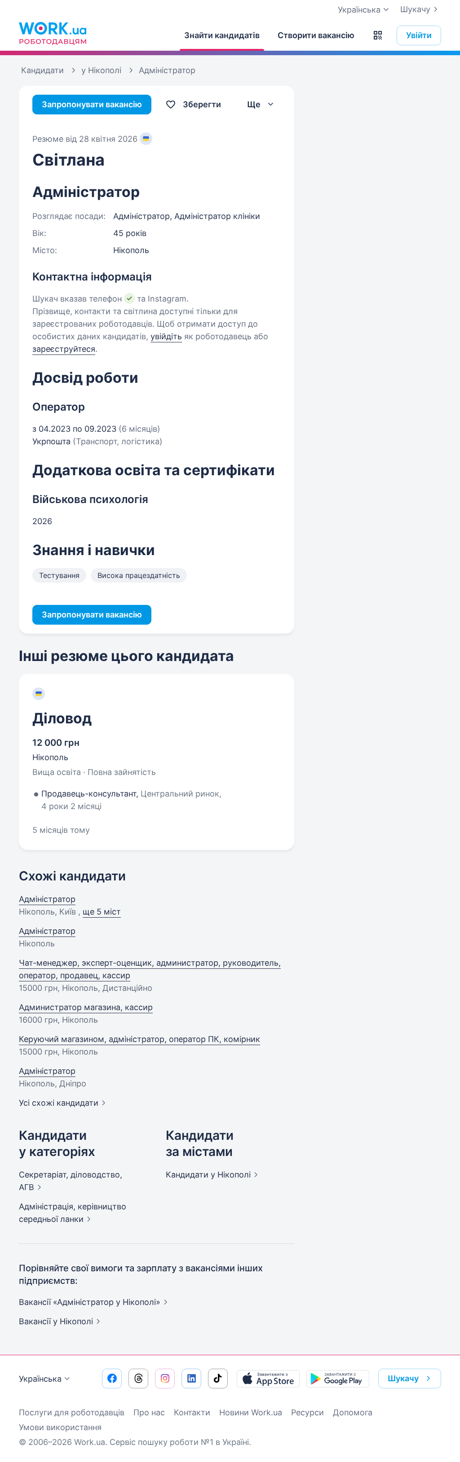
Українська (40, 1378)
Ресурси (307, 1412)
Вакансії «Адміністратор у (89, 1302)
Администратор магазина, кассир (86, 1007)
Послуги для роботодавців (71, 1412)
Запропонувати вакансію (92, 104)
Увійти (419, 35)
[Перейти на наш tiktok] (218, 1378)
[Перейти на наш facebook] (112, 1378)
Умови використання (60, 1427)
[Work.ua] (52, 33)
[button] (378, 35)
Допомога (352, 1412)
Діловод (62, 718)
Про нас (149, 1412)
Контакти (192, 1412)
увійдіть (166, 336)
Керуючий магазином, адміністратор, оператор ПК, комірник (139, 1039)
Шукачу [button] (403, 1378)
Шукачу (415, 9)
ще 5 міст (102, 911)
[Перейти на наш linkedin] (191, 1378)
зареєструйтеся (63, 349)
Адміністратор (47, 899)
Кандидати (208, 1174)
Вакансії (56, 1321)
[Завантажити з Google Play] (337, 1378)
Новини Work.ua (250, 1412)
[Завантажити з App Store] (268, 1378)
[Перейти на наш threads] (138, 1378)
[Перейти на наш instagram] (165, 1378)
